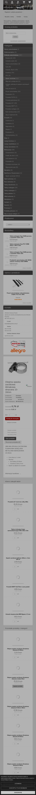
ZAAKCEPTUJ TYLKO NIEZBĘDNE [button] (18, 788)
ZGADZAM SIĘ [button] (18, 792)
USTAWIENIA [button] (18, 783)
